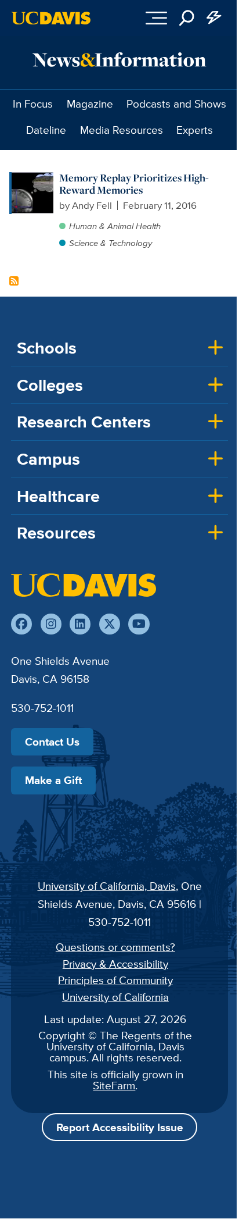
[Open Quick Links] (215, 18)
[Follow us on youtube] (138, 624)
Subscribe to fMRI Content (14, 281)
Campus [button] (48, 459)
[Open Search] (187, 18)
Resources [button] (56, 533)
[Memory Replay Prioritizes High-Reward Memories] (32, 178)
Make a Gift (53, 780)
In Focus (33, 103)
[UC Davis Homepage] (51, 18)
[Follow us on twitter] (109, 624)
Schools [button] (47, 348)
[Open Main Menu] (156, 18)
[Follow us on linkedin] (80, 624)
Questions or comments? (115, 947)
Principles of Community (115, 980)
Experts (194, 130)
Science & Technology (110, 243)
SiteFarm (114, 1085)
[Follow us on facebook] (21, 624)
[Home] (83, 585)
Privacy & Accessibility (115, 964)
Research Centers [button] (84, 421)
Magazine (90, 103)
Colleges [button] (50, 385)
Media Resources (121, 130)
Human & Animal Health (115, 226)
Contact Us (52, 741)
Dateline (46, 130)
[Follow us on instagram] (51, 624)
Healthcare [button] (58, 496)
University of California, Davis (107, 886)
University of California (115, 997)
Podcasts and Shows (176, 103)
